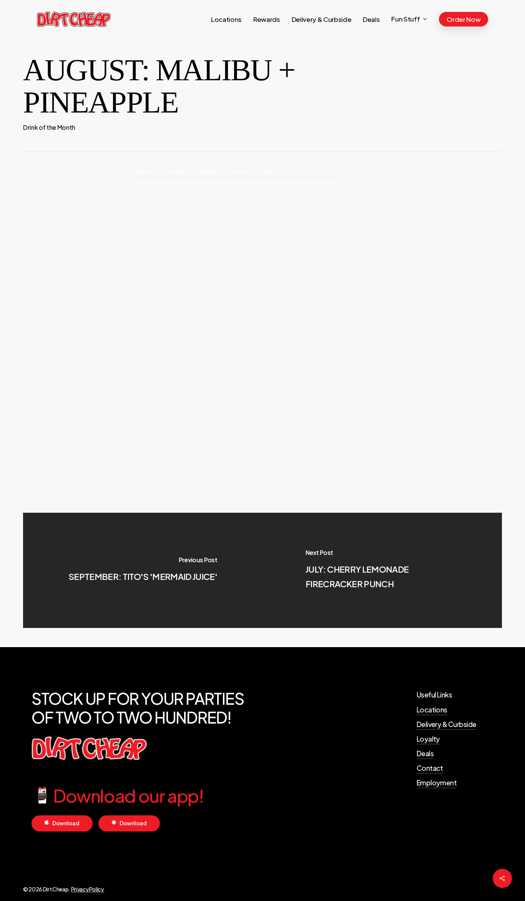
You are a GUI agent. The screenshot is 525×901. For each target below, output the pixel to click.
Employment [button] (437, 782)
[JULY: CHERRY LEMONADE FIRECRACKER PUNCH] (382, 570)
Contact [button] (430, 768)
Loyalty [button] (428, 739)
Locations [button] (432, 710)
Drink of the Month (49, 127)
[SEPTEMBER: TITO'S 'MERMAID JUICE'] (142, 570)
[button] (66, 823)
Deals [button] (425, 753)
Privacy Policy (88, 889)
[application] (262, 300)
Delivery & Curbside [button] (447, 724)
